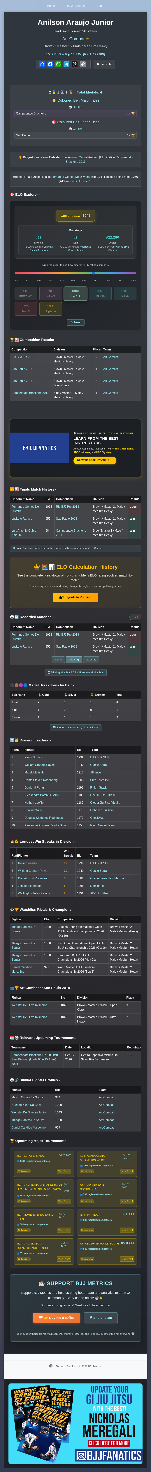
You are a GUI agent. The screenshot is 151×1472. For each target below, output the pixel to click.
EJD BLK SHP (99, 757)
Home (51, 5)
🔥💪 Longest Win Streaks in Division (43, 841)
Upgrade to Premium (77, 597)
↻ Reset (76, 322)
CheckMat (96, 817)
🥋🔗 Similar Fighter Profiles (35, 1080)
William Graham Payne (39, 764)
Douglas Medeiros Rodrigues (43, 817)
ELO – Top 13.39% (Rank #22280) (75, 54)
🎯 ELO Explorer (25, 194)
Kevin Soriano (33, 757)
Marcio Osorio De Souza (27, 1097)
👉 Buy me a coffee (59, 1318)
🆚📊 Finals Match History (33, 489)
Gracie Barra (98, 764)
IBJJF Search (76, 5)
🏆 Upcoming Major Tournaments (39, 1141)
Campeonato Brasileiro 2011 (30, 392)
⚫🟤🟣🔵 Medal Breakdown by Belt (42, 685)
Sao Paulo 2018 (22, 369)
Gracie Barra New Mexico (107, 878)
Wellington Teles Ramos (34, 893)
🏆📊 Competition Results (33, 340)
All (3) (58, 659)
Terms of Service (66, 1366)
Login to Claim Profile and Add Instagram (75, 31)
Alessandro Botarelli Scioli (41, 795)
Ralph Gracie (99, 787)
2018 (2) (74, 659)
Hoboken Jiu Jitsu (102, 810)
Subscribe (106, 64)
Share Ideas (102, 1318)
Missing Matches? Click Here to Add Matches (76, 672)
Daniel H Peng (34, 787)
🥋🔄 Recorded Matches (32, 617)
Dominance (97, 885)
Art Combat (73, 38)
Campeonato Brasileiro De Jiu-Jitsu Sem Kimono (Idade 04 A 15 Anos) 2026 (34, 1059)
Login (100, 5)
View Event (64, 1171)
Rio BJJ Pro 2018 (22, 357)
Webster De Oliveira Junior (29, 1005)
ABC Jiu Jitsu (99, 893)
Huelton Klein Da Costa (26, 1104)
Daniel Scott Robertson (33, 878)
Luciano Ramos (21, 518)
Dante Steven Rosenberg (41, 780)
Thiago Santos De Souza (27, 1120)
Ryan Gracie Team (102, 825)
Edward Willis (33, 810)
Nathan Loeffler (34, 802)
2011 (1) (91, 659)
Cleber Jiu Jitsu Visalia (105, 802)
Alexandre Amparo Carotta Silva (45, 825)
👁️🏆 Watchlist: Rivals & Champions (42, 910)
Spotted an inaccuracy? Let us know (76, 727)
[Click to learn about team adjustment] (87, 39)
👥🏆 (41, 988)
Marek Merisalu (34, 772)
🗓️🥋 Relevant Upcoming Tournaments (44, 1038)
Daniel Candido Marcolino (28, 1127)
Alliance (95, 772)
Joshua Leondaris (29, 885)
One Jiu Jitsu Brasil (102, 795)
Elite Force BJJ (100, 780)
